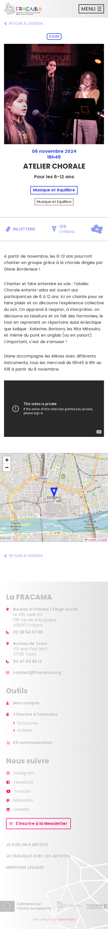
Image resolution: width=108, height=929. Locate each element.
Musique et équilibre (54, 190)
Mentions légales (25, 867)
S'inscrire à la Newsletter (41, 823)
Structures (27, 723)
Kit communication (32, 742)
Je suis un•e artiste (27, 845)
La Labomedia (64, 919)
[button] (54, 493)
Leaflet (91, 540)
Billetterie (24, 229)
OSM (104, 540)
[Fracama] (23, 9)
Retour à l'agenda (26, 23)
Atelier (54, 36)
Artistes (24, 730)
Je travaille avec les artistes (38, 856)
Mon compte (26, 703)
